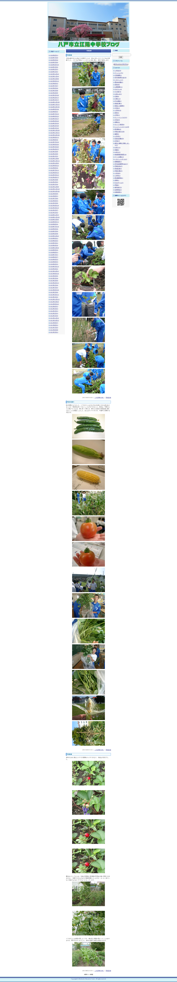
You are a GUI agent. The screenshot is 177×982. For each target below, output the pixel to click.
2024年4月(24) (54, 121)
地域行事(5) (118, 103)
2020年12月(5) (54, 215)
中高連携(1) (118, 75)
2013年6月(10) (54, 290)
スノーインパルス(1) (121, 117)
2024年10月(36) (55, 107)
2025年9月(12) (54, 81)
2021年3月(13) (54, 208)
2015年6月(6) (54, 276)
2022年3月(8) (54, 179)
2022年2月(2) (54, 182)
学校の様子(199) (119, 131)
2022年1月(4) (54, 184)
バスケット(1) (119, 80)
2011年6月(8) (54, 330)
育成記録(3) (118, 168)
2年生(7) (117, 141)
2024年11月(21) (55, 104)
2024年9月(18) (54, 109)
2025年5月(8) (54, 90)
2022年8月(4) (54, 168)
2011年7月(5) (54, 327)
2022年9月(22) (54, 165)
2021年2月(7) (54, 210)
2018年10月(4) (54, 248)
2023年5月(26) (54, 147)
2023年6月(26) (54, 144)
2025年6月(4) (54, 88)
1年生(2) (117, 108)
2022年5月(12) (54, 175)
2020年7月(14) (54, 226)
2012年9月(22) (54, 304)
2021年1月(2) (54, 212)
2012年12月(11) (55, 299)
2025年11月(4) (54, 76)
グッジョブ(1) (119, 73)
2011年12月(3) (54, 318)
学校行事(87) (118, 171)
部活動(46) (118, 129)
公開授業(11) (118, 87)
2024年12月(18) (55, 102)
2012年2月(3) (54, 313)
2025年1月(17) (54, 100)
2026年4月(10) (54, 65)
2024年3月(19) (54, 123)
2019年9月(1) (54, 238)
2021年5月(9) (54, 203)
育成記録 (108, 397)
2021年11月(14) (55, 189)
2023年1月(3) (54, 156)
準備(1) (117, 185)
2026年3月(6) (54, 67)
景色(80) (117, 84)
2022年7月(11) (54, 170)
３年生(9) (117, 173)
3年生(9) (117, 120)
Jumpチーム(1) (119, 182)
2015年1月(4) (54, 285)
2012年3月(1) (54, 311)
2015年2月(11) (54, 283)
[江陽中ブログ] (88, 47)
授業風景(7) (118, 161)
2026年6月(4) (54, 60)
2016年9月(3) (54, 259)
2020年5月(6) (54, 231)
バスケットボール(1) (121, 159)
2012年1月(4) (54, 316)
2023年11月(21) (55, 132)
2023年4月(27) (54, 149)
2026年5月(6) (54, 62)
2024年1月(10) (54, 128)
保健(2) (117, 150)
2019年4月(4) (54, 245)
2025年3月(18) (54, 95)
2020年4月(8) (54, 233)
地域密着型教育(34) (120, 154)
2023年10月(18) (55, 135)
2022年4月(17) (54, 177)
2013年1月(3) (54, 297)
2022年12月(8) (54, 158)
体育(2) (117, 113)
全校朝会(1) (118, 190)
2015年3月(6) (54, 280)
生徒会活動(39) (119, 138)
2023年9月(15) (54, 137)
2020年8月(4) (54, 224)
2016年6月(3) (54, 264)
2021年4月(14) (54, 205)
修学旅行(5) (118, 187)
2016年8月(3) (54, 262)
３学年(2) (117, 175)
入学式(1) (117, 136)
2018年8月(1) (54, 252)
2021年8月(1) (54, 196)
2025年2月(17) (54, 97)
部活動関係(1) (119, 178)
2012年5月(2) (54, 308)
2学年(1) (117, 115)
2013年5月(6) (54, 292)
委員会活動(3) (119, 82)
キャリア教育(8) (119, 124)
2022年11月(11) (55, 161)
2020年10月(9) (54, 219)
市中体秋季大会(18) (120, 77)
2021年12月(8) (54, 187)
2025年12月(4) (54, 74)
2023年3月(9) (54, 151)
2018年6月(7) (54, 257)
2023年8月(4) (54, 140)
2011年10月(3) (54, 320)
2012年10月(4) (54, 302)
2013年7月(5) (54, 287)
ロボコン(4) (118, 89)
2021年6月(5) (54, 201)
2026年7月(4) (54, 57)
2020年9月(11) (54, 222)
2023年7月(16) (54, 142)
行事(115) (117, 99)
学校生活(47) (118, 166)
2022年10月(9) (54, 163)
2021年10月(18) (55, 191)
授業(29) (117, 122)
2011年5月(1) (54, 332)
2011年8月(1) (54, 325)
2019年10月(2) (54, 236)
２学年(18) (118, 110)
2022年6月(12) (54, 172)
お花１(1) (117, 147)
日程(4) (117, 96)
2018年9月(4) (54, 250)
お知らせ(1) (118, 94)
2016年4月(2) (54, 269)
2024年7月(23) (54, 114)
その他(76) (118, 91)
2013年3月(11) (54, 294)
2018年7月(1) (54, 255)
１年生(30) (118, 70)
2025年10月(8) (54, 79)
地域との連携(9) (119, 106)
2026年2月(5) (54, 69)
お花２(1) (117, 152)
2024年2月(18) (54, 126)
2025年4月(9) (54, 93)
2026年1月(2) (54, 71)
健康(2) (117, 134)
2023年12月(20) (55, 130)
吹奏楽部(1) (118, 192)
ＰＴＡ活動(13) (119, 157)
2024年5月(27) (54, 118)
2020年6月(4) (54, 229)
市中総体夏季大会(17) (121, 164)
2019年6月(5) (54, 241)
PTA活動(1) (118, 101)
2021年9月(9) (54, 194)
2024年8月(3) (54, 111)
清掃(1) (117, 180)
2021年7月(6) (54, 198)
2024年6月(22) (54, 116)
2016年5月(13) (54, 266)
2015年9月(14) (54, 273)
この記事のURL (99, 397)
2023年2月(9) (54, 154)
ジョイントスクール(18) (122, 127)
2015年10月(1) (54, 271)
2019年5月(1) (54, 243)
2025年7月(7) (54, 86)
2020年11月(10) (55, 217)
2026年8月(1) (54, 55)
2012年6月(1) (54, 306)
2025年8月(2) (54, 83)
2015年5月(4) (54, 278)
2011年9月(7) (54, 323)
